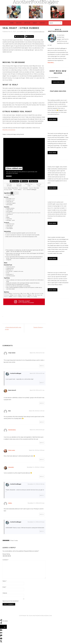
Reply (42, 365)
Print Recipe (30, 36)
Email (4, 587)
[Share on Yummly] (1, 633)
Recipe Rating (6, 554)
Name (5, 581)
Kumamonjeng (12, 429)
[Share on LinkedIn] (1, 630)
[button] (6, 176)
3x (17, 193)
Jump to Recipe (20, 36)
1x (11, 193)
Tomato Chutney (37, 327)
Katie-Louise (11, 450)
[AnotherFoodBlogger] (35, 19)
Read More (52, 119)
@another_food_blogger (9, 129)
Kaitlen (10, 503)
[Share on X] (1, 642)
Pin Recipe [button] (24, 181)
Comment (6, 559)
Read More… (51, 62)
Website (5, 593)
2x (14, 193)
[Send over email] (1, 639)
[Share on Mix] (1, 636)
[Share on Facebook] (1, 623)
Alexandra (11, 467)
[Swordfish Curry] (58, 97)
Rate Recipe (34, 181)
